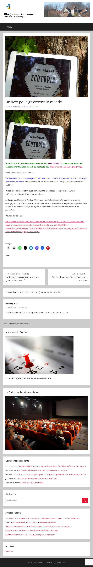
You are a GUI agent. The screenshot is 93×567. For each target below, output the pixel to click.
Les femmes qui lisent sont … (32, 483)
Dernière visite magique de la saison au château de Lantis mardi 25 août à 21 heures (42, 518)
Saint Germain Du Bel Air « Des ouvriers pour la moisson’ (43, 470)
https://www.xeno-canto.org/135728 (66, 167)
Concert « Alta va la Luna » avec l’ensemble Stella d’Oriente (31, 530)
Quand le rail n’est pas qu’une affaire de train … (38, 478)
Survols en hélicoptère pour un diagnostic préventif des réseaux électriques (52, 466)
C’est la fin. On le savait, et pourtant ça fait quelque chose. (30, 522)
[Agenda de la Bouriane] (39, 373)
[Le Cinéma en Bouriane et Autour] (46, 449)
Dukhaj (35, 107)
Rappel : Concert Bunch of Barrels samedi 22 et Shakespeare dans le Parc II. (38, 526)
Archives (9, 551)
